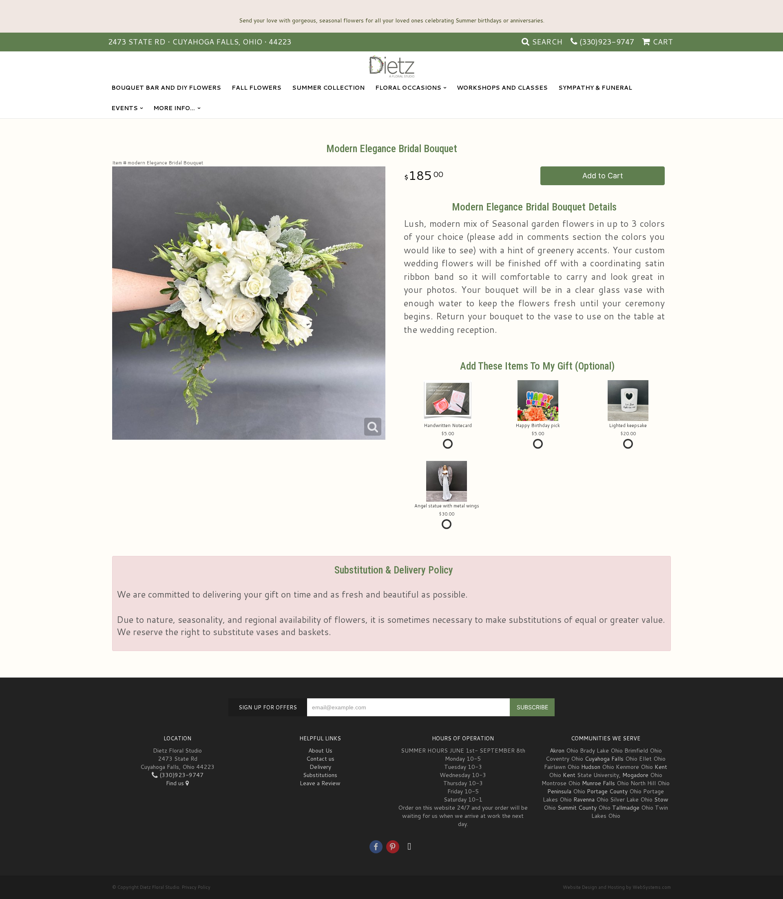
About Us (320, 750)
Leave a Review (320, 783)
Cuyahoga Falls (604, 759)
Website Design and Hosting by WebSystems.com (617, 887)
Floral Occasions (408, 88)
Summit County (577, 808)
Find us (176, 783)
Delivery (320, 767)
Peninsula (559, 791)
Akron (557, 750)
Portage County (607, 791)
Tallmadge (625, 808)
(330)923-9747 (607, 41)
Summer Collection (328, 88)
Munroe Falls (598, 783)
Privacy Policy (196, 887)
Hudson (590, 767)
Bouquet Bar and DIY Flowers (166, 88)
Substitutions (320, 775)
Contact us (320, 759)
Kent (661, 767)
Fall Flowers (256, 88)
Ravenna (584, 799)
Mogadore (635, 775)
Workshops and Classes (502, 88)
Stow (661, 799)
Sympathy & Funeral (595, 88)
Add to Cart (602, 175)
